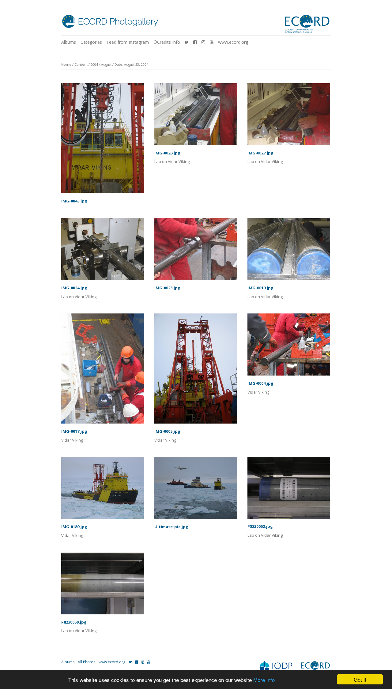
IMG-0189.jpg (74, 526)
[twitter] (187, 42)
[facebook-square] (195, 42)
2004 (94, 64)
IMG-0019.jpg (260, 288)
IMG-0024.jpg (74, 288)
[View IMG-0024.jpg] (102, 251)
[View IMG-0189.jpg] (102, 490)
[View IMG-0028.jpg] (195, 116)
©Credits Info (166, 42)
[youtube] (211, 42)
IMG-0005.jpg (167, 431)
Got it (360, 679)
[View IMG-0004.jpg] (288, 346)
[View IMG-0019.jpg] (288, 251)
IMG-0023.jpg (167, 288)
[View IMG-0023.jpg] (195, 251)
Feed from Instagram (128, 42)
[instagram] (203, 42)
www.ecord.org (233, 42)
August (106, 64)
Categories (91, 42)
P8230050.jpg (74, 622)
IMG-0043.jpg (74, 201)
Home (66, 64)
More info (264, 679)
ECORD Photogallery (118, 22)
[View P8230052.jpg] (288, 490)
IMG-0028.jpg (167, 153)
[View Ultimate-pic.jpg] (195, 490)
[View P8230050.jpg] (102, 586)
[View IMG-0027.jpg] (288, 116)
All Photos (87, 662)
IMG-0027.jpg (260, 153)
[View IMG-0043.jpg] (102, 140)
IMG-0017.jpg (74, 431)
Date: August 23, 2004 (131, 64)
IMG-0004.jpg (260, 383)
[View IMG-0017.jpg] (102, 370)
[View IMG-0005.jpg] (195, 370)
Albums (68, 42)
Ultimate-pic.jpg (171, 526)
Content (81, 64)
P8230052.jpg (260, 526)
